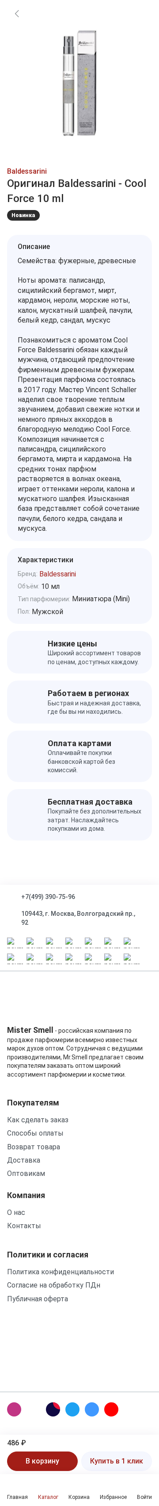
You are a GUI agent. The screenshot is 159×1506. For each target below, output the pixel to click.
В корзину (42, 1461)
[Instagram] (14, 1409)
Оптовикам (26, 1173)
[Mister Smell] (34, 1001)
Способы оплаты (35, 1133)
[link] (16, 13)
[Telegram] (72, 1409)
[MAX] (33, 1409)
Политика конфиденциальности (60, 1272)
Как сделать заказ (37, 1120)
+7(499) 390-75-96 (48, 896)
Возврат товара (33, 1147)
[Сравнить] (138, 36)
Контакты (24, 1226)
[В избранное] (138, 13)
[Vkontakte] (92, 1409)
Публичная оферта (37, 1299)
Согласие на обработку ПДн (53, 1285)
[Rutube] (53, 1409)
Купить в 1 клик (116, 1461)
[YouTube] (111, 1409)
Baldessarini (27, 171)
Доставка (23, 1160)
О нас (16, 1212)
